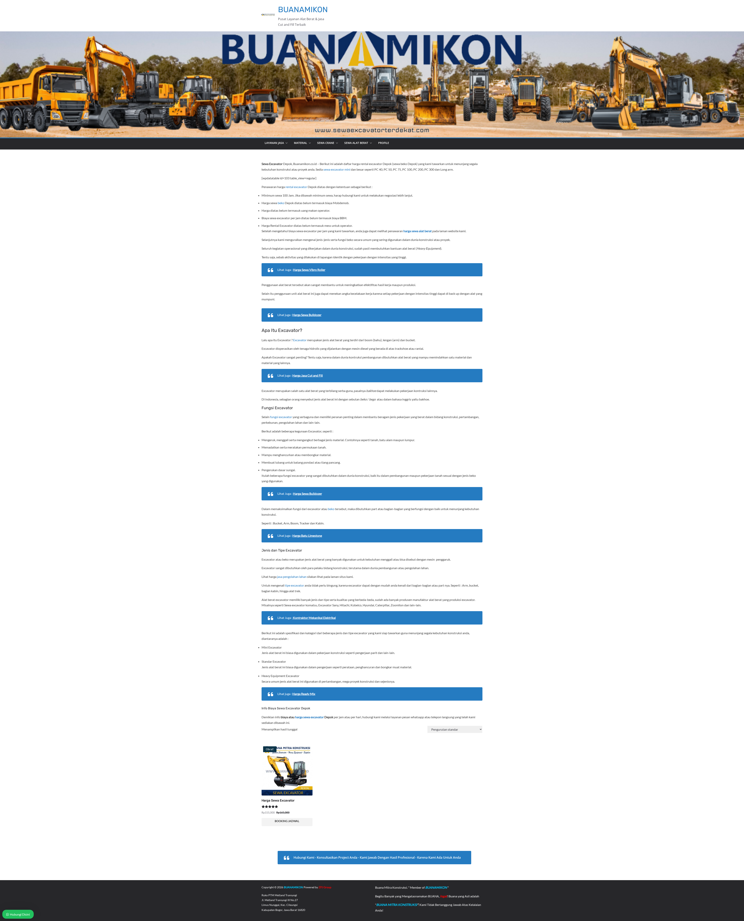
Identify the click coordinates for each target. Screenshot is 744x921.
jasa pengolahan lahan (292, 576)
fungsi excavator (281, 417)
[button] (286, 143)
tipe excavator (294, 585)
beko (281, 203)
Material (300, 143)
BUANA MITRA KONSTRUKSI (396, 904)
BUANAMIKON (303, 9)
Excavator (300, 340)
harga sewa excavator (309, 717)
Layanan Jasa (274, 143)
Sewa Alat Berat (356, 143)
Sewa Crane (325, 143)
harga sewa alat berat (417, 231)
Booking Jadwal (287, 821)
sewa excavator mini (336, 169)
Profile (383, 143)
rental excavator (296, 187)
